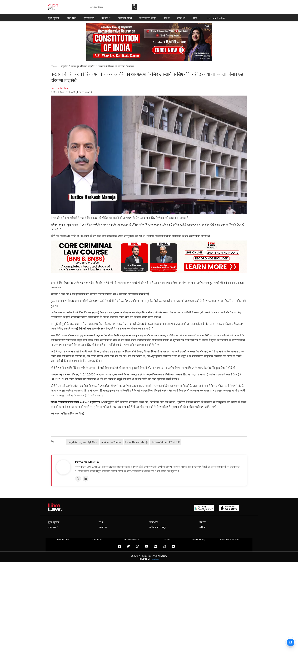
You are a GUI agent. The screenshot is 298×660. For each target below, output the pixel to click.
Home (54, 66)
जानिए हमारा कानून (147, 18)
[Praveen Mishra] (63, 467)
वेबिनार (203, 522)
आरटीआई (153, 522)
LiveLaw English (216, 18)
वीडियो (167, 18)
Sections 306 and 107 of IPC (166, 442)
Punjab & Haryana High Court (83, 442)
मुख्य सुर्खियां (53, 18)
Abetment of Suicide (111, 442)
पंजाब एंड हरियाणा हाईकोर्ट (83, 66)
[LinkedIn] (85, 479)
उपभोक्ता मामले (125, 18)
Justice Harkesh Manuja (136, 442)
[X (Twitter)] (78, 479)
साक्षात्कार (103, 527)
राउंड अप (181, 18)
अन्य (195, 18)
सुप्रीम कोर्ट (89, 18)
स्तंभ (101, 522)
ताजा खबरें (71, 18)
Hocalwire (155, 559)
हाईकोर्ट (105, 18)
